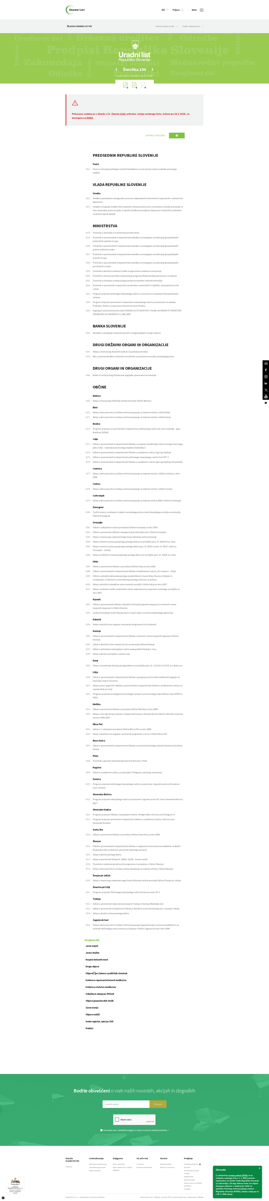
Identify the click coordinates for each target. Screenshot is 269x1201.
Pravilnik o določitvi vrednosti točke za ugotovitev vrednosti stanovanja (127, 271)
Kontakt (187, 1167)
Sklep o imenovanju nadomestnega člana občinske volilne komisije (124, 537)
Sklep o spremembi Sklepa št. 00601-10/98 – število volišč (120, 859)
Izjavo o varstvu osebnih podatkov (152, 1130)
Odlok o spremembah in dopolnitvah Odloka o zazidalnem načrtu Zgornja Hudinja (132, 452)
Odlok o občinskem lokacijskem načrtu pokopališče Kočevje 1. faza (124, 649)
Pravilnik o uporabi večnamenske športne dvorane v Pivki (120, 760)
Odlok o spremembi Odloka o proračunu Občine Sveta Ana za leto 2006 (126, 834)
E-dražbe (187, 1189)
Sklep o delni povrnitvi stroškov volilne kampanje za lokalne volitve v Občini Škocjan (133, 868)
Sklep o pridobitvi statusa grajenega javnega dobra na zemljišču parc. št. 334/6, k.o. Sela (134, 554)
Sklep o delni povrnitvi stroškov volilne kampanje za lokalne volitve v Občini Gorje (132, 417)
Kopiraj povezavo (155, 135)
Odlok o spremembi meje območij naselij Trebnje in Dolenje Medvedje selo (128, 903)
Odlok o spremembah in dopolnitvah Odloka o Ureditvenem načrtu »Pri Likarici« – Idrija (134, 571)
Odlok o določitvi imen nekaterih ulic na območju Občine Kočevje (124, 644)
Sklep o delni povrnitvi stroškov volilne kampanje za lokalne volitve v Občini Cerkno (132, 489)
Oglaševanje (188, 1177)
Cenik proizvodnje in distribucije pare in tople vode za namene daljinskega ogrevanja (133, 612)
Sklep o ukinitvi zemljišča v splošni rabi (111, 653)
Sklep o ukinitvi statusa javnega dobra (111, 913)
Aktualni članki (165, 1164)
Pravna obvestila (146, 1197)
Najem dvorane (95, 1171)
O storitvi (140, 1164)
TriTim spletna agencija (176, 1197)
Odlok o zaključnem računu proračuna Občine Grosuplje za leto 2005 (125, 527)
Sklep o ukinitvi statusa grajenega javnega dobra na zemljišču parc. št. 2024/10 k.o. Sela (134, 541)
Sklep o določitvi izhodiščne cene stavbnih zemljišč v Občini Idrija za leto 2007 (130, 584)
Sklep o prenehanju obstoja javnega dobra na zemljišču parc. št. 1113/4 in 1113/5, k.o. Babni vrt (137, 665)
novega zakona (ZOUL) (238, 1175)
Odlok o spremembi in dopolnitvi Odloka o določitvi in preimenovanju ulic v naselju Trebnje (136, 908)
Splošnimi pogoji (125, 1130)
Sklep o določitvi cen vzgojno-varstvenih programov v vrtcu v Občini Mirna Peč (130, 734)
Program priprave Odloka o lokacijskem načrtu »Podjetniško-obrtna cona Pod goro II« (134, 814)
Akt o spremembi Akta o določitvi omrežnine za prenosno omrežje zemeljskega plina (133, 356)
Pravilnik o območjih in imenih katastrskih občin (116, 232)
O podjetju (188, 1164)
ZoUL (123, 113)
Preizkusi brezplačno (144, 1167)
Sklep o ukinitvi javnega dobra (107, 854)
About (196, 1164)
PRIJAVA (158, 1104)
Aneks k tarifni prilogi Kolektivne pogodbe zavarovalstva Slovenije (124, 375)
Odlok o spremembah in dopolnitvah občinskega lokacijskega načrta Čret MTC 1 (131, 457)
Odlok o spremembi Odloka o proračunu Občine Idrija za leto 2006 (124, 566)
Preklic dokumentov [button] (191, 26)
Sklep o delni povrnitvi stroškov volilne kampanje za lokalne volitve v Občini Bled (131, 412)
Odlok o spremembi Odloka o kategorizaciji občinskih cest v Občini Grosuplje (129, 532)
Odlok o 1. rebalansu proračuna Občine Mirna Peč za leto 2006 (122, 729)
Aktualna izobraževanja (97, 1164)
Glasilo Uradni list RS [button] (165, 26)
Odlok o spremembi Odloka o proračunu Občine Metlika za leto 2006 (125, 709)
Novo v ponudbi (119, 1164)
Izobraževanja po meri (97, 1167)
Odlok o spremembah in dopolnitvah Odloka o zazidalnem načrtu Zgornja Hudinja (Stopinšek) (138, 462)
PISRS (90, 117)
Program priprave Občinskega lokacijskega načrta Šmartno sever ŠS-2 (126, 892)
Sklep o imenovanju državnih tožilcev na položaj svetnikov (120, 351)
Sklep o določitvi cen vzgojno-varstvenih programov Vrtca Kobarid (124, 624)
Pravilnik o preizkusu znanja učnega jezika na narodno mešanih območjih (127, 280)
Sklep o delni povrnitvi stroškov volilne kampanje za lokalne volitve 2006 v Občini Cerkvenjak (137, 500)
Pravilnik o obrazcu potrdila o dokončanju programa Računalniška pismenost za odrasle (135, 275)
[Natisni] (177, 135)
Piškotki (157, 1197)
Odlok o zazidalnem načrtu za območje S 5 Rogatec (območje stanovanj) (127, 772)
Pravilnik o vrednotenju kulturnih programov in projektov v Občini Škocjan (128, 864)
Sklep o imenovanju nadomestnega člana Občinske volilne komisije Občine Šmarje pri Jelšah (137, 880)
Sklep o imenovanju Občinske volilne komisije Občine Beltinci (122, 400)
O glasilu (69, 1167)
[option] (134, 69)
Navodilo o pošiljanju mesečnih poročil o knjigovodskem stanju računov (127, 332)
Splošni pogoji (189, 1180)
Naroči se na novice (167, 1167)
